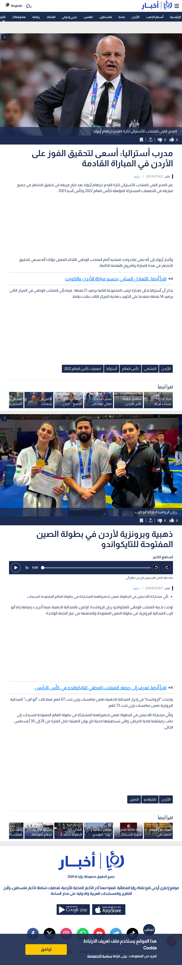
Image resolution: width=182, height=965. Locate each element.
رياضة (36, 17)
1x (26, 568)
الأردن (135, 17)
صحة (121, 17)
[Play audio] (15, 567)
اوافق (46, 949)
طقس (88, 17)
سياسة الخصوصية (99, 956)
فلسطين (106, 17)
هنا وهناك (19, 17)
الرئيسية (175, 17)
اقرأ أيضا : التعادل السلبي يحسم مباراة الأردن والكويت (115, 278)
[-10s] (156, 568)
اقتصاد (50, 17)
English (16, 6)
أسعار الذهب (154, 17)
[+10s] (166, 568)
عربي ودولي (69, 17)
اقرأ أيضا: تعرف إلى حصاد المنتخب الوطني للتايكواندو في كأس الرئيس (100, 687)
